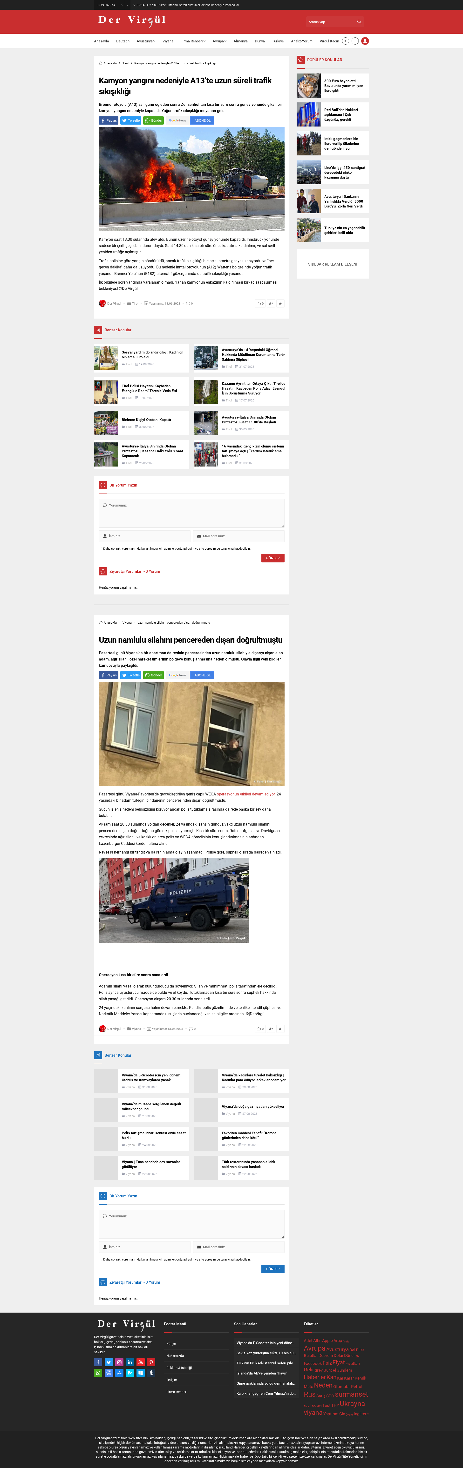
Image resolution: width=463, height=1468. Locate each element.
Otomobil (341, 1386)
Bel (352, 1350)
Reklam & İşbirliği (179, 1367)
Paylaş (112, 120)
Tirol (126, 63)
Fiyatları (353, 1363)
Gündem (344, 1370)
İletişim (171, 1379)
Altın (317, 1340)
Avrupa (315, 1348)
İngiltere (361, 1413)
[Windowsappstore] (140, 1373)
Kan (331, 1377)
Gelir (309, 1369)
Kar (340, 1378)
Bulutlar (311, 1355)
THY (335, 1405)
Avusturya (337, 1349)
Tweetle (134, 120)
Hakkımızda (175, 1355)
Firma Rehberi (176, 1391)
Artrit (346, 1341)
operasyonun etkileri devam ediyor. (246, 793)
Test (326, 1405)
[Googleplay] (130, 1373)
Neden (323, 1385)
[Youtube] (140, 1362)
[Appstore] (119, 1373)
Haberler (315, 1377)
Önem (349, 1414)
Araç (338, 1340)
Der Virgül (114, 303)
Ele (357, 1356)
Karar (349, 1378)
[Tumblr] (151, 1373)
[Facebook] (98, 1362)
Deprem (326, 1355)
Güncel (329, 1370)
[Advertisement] (72, 74)
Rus (310, 1394)
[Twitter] (109, 1362)
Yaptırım (331, 1413)
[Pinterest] (151, 1362)
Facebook (313, 1363)
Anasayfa (110, 63)
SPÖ (330, 1396)
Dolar (338, 1355)
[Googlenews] (109, 1373)
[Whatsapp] (98, 1373)
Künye (171, 1343)
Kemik (360, 1378)
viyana (313, 1412)
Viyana (127, 622)
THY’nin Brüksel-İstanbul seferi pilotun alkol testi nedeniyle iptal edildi (188, 5)
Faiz (327, 1362)
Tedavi (316, 1405)
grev (319, 1370)
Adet (308, 1340)
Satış (321, 1396)
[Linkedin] (130, 1362)
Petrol (356, 1386)
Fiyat (339, 1362)
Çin (342, 1413)
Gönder (156, 120)
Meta (308, 1386)
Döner (349, 1355)
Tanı (306, 1406)
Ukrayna (352, 1403)
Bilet (360, 1350)
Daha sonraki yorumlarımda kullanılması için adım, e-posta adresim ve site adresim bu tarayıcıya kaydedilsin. (177, 548)
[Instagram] (119, 1362)
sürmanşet (351, 1394)
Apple (327, 1340)
